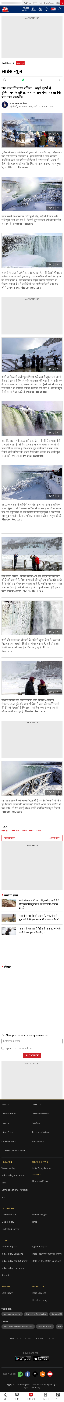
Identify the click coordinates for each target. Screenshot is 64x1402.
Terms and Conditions (41, 1132)
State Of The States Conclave (46, 1260)
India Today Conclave (12, 1253)
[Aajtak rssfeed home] (42, 1374)
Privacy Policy (7, 1132)
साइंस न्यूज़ (20, 63)
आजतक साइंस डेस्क (18, 103)
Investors (5, 1123)
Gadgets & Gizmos (10, 1228)
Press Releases (38, 1141)
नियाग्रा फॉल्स (15, 830)
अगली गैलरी (54, 838)
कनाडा (38, 830)
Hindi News (6, 63)
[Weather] (33, 10)
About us (5, 1104)
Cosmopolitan (8, 1214)
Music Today (7, 1221)
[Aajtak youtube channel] (50, 1374)
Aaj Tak (27, 3)
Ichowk (39, 1338)
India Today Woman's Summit (47, 1253)
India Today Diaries (41, 1168)
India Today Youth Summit (14, 1260)
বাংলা (40, 3)
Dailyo (28, 1338)
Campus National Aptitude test (14, 1193)
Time (34, 1221)
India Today (49, 3)
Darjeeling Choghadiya (36, 1314)
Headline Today (40, 1299)
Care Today (7, 1292)
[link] (62, 3)
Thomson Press (40, 1180)
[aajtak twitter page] (35, 1374)
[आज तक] (5, 9)
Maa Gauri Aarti (45, 1326)
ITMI (3, 1182)
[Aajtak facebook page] (27, 1374)
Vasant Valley (8, 1168)
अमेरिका (31, 830)
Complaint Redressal (40, 1113)
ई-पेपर (35, 3)
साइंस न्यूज (4, 830)
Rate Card (36, 1123)
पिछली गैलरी (9, 838)
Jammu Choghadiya (12, 1314)
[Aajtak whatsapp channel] (20, 1374)
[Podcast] (40, 9)
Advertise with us (8, 1113)
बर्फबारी (24, 830)
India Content (39, 1292)
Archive (51, 1338)
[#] (23, 79)
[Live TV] (53, 10)
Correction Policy (8, 1141)
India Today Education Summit (12, 1272)
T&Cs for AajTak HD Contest (13, 1150)
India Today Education (12, 1175)
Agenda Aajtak (39, 1246)
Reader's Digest (40, 1214)
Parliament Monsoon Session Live (18, 1326)
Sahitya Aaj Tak (9, 1246)
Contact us (36, 1104)
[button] (58, 1397)
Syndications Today (32, 1387)
